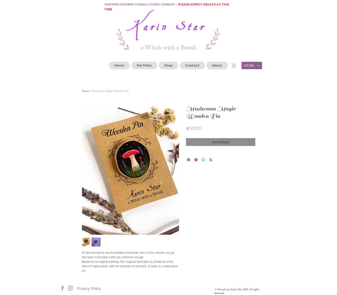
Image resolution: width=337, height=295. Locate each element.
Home (85, 91)
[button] (234, 65)
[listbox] (251, 65)
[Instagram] (70, 288)
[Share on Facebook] (188, 159)
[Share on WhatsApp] (203, 159)
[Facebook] (62, 288)
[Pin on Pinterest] (196, 159)
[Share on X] (210, 159)
